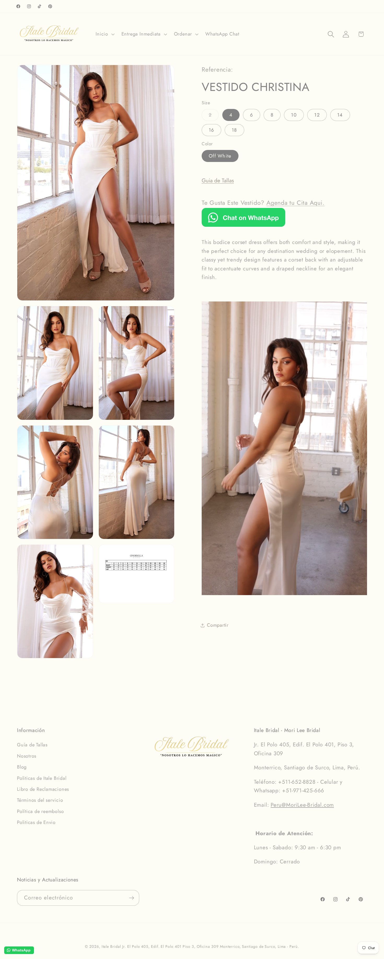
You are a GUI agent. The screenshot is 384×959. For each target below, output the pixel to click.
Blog (22, 767)
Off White (220, 156)
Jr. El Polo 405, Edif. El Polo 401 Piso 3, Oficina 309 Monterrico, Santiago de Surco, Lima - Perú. (210, 946)
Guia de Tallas (218, 180)
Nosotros (26, 756)
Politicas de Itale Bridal (42, 778)
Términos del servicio (40, 800)
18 (234, 130)
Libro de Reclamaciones (43, 789)
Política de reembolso (40, 811)
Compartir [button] (218, 625)
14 (340, 115)
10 (294, 115)
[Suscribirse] (131, 898)
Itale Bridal (111, 946)
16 (211, 130)
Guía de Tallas (32, 744)
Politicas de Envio (36, 822)
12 (317, 115)
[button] (104, 34)
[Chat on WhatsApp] (243, 225)
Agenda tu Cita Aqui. (295, 202)
